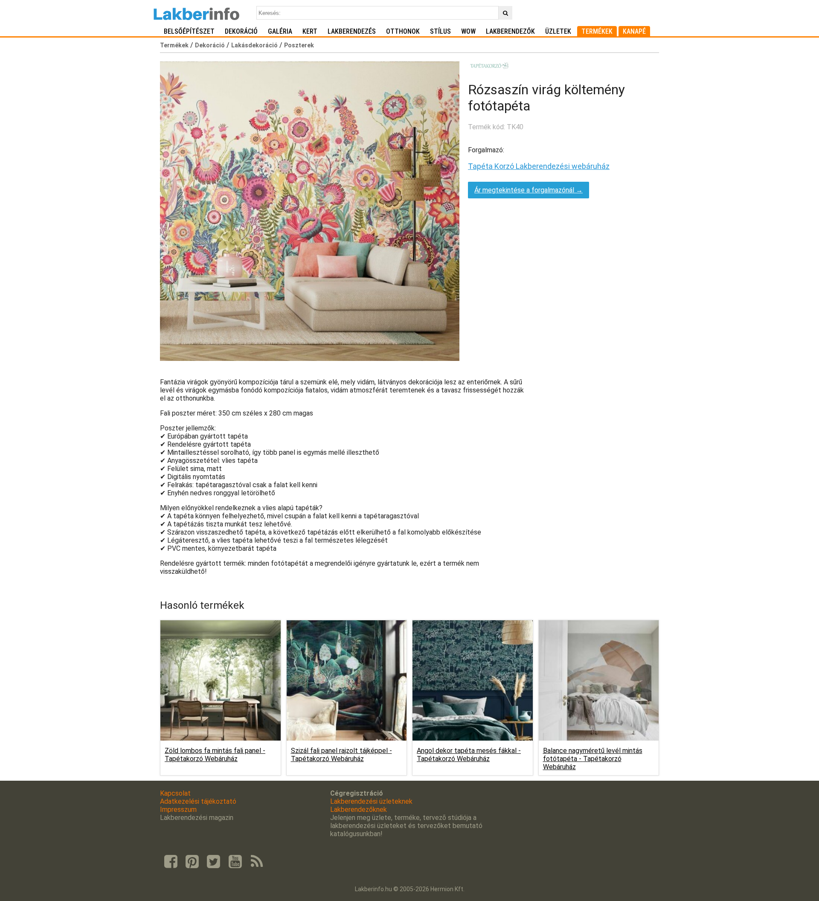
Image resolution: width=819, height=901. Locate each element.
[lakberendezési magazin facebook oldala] (170, 862)
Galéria (280, 31)
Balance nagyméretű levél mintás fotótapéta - (592, 759)
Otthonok (403, 31)
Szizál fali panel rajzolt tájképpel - (341, 755)
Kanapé (634, 31)
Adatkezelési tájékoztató (198, 801)
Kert (309, 31)
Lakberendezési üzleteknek (371, 801)
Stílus (440, 31)
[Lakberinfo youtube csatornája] (235, 862)
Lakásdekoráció (254, 45)
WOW (468, 31)
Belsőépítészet (189, 31)
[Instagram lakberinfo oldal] (192, 862)
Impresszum (178, 809)
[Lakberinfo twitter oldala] (213, 862)
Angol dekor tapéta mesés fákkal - (469, 755)
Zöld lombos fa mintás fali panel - (215, 755)
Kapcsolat (175, 793)
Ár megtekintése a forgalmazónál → (528, 190)
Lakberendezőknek (358, 809)
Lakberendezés (352, 31)
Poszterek (299, 45)
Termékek (597, 31)
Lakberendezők (510, 31)
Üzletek (558, 31)
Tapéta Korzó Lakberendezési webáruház (539, 166)
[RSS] (256, 862)
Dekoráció (241, 31)
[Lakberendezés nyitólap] (196, 13)
